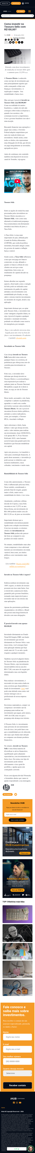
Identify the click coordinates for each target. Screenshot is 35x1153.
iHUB (8, 35)
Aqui (23, 688)
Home (3, 1107)
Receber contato (17, 1085)
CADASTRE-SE (16, 3)
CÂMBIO (21, 11)
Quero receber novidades (17, 820)
